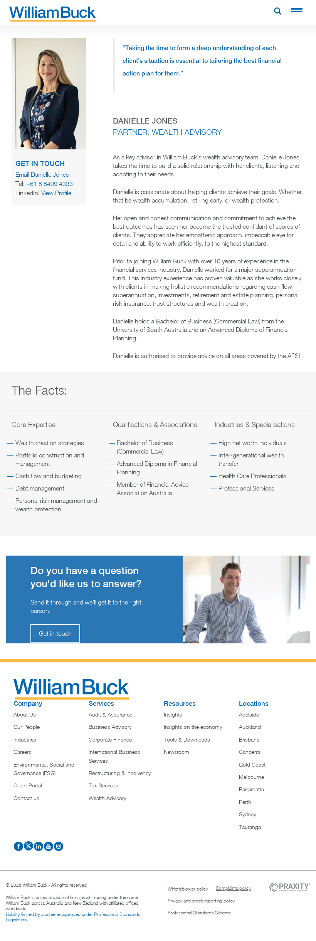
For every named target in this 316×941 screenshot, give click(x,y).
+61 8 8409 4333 (49, 183)
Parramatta (251, 789)
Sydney (247, 814)
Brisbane (249, 739)
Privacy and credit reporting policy (201, 901)
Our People (26, 726)
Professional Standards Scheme (199, 913)
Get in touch (55, 633)
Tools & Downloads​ (187, 739)
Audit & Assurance (110, 714)
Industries (24, 739)
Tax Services (103, 785)
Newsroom (176, 751)
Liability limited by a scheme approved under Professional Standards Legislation (73, 917)
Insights (173, 714)
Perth (245, 802)
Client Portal (27, 785)
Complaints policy (233, 888)
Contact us (26, 798)
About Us (24, 714)
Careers (22, 751)
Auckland (250, 726)
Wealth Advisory (107, 798)
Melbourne (251, 777)
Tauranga (250, 827)
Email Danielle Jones (42, 174)
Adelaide (249, 714)
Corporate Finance (110, 739)
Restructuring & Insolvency (120, 773)
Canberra (249, 751)
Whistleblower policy (188, 889)
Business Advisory (110, 726)
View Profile (56, 192)
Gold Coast (252, 764)
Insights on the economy (193, 726)
